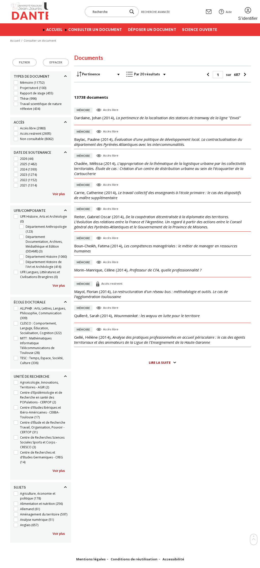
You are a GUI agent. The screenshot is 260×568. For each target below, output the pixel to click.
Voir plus (59, 194)
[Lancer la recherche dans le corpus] (131, 12)
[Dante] (29, 11)
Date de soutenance (32, 152)
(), (157, 117)
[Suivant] (244, 75)
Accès (19, 122)
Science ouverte (199, 29)
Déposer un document (152, 29)
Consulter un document (95, 29)
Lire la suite (160, 362)
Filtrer (24, 62)
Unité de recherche (31, 376)
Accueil (54, 29)
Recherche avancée (155, 12)
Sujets (20, 487)
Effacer (56, 62)
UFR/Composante (29, 211)
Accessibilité (173, 559)
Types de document (32, 76)
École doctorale (29, 302)
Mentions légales (91, 559)
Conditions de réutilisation (134, 559)
